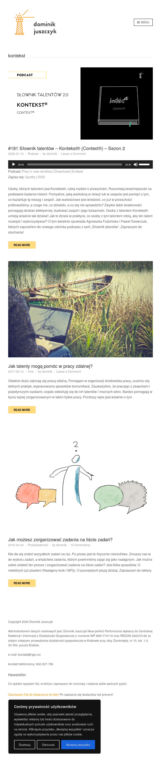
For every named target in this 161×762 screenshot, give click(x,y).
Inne (31, 371)
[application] (80, 164)
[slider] (145, 164)
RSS (41, 176)
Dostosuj (24, 745)
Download (62, 171)
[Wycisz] (136, 164)
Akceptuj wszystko (78, 745)
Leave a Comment (73, 153)
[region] (54, 727)
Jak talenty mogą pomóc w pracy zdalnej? (50, 366)
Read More (22, 245)
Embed (77, 171)
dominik (52, 153)
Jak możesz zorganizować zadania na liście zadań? (60, 539)
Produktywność (38, 545)
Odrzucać (48, 745)
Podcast (33, 153)
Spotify (30, 176)
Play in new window (37, 171)
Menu (144, 22)
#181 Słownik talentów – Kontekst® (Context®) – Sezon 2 (66, 148)
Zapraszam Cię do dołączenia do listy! (33, 694)
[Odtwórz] (14, 164)
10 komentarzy (80, 545)
